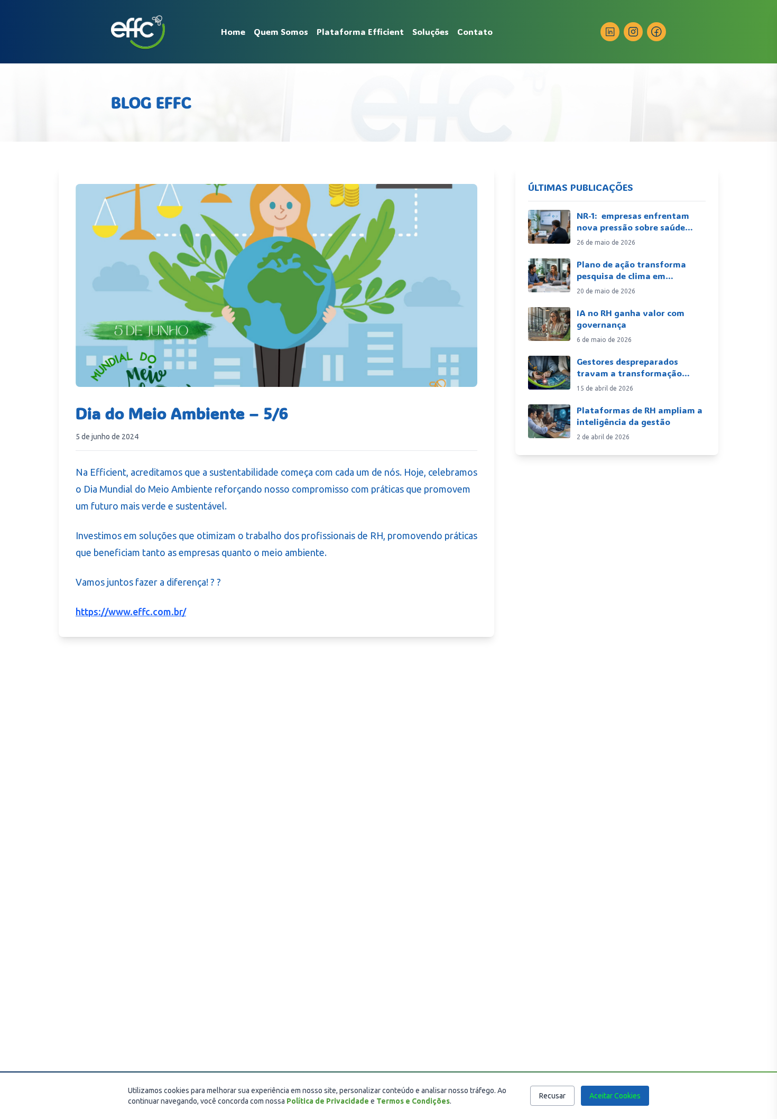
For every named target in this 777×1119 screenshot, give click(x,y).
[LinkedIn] (609, 31)
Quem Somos (281, 31)
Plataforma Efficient (360, 31)
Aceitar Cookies (615, 1096)
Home (233, 31)
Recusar (552, 1096)
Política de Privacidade (327, 1101)
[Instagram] (633, 31)
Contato (475, 31)
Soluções (430, 31)
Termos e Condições (413, 1101)
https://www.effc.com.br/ (131, 611)
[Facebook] (656, 31)
